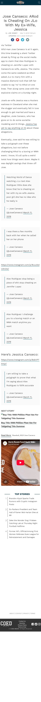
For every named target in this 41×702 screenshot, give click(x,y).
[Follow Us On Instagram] (39, 624)
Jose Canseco (29, 435)
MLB (22, 435)
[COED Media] (6, 626)
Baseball (15, 435)
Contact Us (22, 621)
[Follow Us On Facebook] (32, 624)
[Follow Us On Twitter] (36, 624)
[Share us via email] (27, 39)
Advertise (22, 623)
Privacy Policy (22, 625)
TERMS (32, 613)
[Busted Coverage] (20, 3)
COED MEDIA (14, 629)
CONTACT (18, 613)
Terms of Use (22, 627)
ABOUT (11, 613)
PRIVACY (26, 613)
